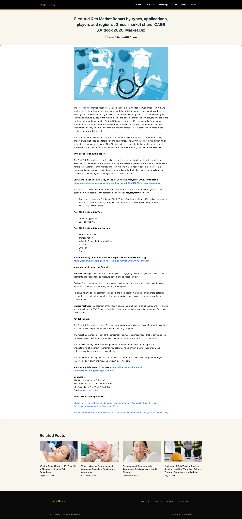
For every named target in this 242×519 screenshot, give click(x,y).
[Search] (201, 5)
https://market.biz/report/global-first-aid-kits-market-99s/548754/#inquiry (111, 261)
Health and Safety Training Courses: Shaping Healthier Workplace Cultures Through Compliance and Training (183, 469)
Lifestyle (184, 5)
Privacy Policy (185, 501)
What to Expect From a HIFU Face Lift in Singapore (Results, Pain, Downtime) (58, 469)
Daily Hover (47, 5)
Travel (193, 5)
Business (151, 5)
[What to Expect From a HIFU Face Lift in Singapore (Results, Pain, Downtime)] (59, 451)
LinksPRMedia (186, 514)
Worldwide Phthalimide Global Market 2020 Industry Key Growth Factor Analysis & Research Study (121, 412)
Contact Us (157, 501)
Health (174, 5)
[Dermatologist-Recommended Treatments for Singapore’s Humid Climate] (142, 451)
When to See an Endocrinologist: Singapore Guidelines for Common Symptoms (98, 469)
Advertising (171, 501)
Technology (163, 5)
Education (139, 5)
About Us (145, 501)
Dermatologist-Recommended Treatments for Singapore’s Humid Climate (140, 469)
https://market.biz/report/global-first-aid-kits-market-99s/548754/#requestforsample (117, 183)
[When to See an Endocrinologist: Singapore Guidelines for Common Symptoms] (100, 451)
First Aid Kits (84, 107)
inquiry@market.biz (89, 390)
